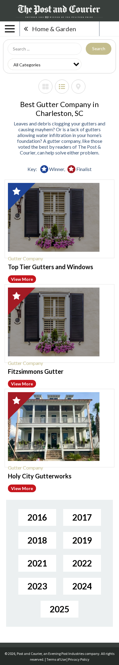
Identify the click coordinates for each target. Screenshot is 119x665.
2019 (82, 540)
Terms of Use (56, 659)
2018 (37, 540)
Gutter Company (25, 258)
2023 (37, 586)
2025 (59, 609)
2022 (82, 563)
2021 (37, 563)
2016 (37, 517)
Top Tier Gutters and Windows (50, 266)
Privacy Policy (78, 659)
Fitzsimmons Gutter (35, 371)
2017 (82, 517)
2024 (82, 586)
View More (22, 279)
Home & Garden (54, 28)
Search (98, 48)
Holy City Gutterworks (39, 476)
